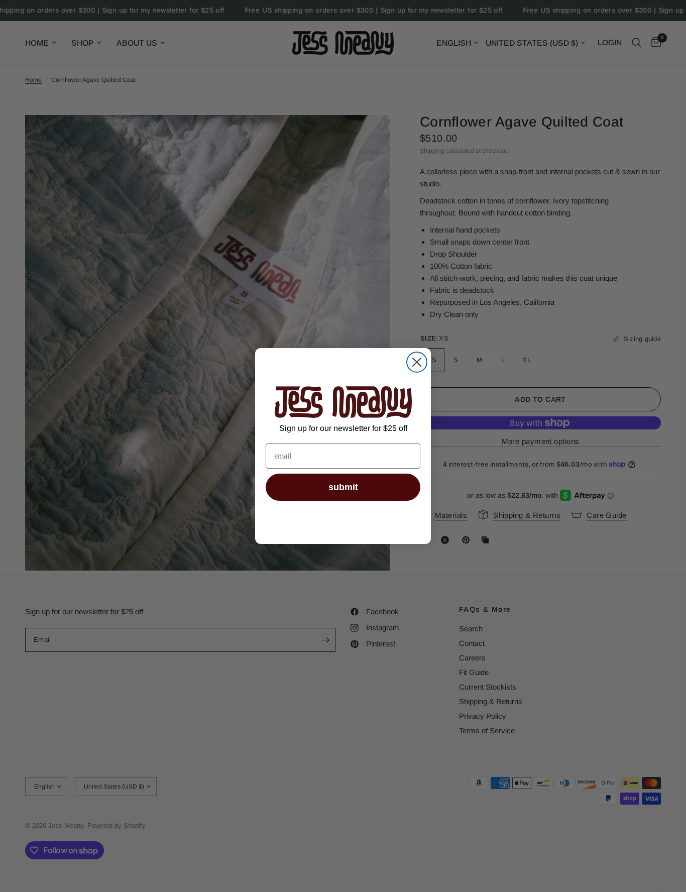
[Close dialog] (417, 362)
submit (343, 487)
